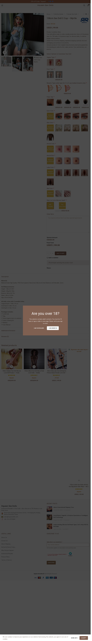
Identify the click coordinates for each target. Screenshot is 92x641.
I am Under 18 (53, 328)
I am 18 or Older (39, 328)
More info (74, 637)
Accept (83, 637)
